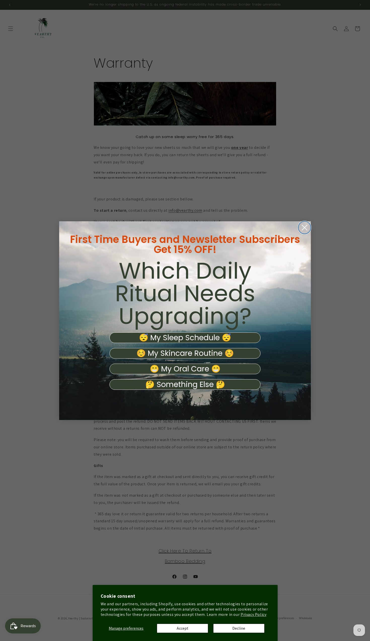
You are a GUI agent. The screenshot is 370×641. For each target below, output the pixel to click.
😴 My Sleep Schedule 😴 (185, 337)
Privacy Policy (253, 614)
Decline (238, 628)
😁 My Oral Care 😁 (185, 369)
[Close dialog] (304, 227)
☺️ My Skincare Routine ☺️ (185, 353)
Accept (182, 628)
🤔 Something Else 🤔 (185, 384)
